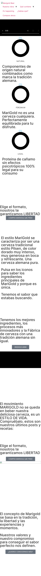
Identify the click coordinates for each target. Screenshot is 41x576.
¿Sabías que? (22, 11)
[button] (20, 359)
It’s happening (8, 11)
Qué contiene (25, 7)
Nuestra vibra (8, 7)
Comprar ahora (9, 15)
